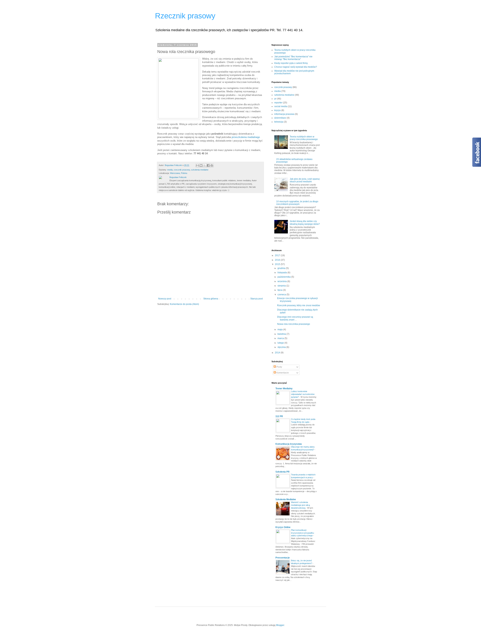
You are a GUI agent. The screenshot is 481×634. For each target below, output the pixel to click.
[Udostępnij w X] (204, 165)
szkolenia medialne (199, 170)
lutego (281, 343)
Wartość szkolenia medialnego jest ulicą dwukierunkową (300, 505)
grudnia (282, 268)
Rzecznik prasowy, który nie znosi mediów (298, 305)
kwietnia (282, 334)
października (284, 277)
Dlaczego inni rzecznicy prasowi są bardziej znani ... (295, 318)
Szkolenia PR (282, 471)
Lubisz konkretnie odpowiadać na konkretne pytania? (303, 394)
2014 (278, 352)
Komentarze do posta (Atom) (184, 304)
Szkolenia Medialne (285, 499)
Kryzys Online (282, 527)
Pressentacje (282, 557)
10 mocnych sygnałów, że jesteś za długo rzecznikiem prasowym (297, 202)
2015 (278, 264)
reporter (278, 102)
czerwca (282, 294)
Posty (279, 367)
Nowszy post (164, 298)
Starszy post (256, 298)
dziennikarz (280, 118)
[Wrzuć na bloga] (201, 165)
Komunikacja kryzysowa (288, 444)
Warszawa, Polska (178, 173)
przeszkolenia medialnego (246, 137)
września (282, 281)
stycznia (282, 347)
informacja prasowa (284, 114)
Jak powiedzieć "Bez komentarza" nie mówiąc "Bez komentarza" (293, 58)
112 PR (279, 416)
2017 (278, 255)
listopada (282, 272)
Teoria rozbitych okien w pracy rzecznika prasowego (304, 138)
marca (281, 338)
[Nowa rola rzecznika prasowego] (178, 88)
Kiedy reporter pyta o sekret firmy (291, 63)
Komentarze (282, 372)
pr (275, 98)
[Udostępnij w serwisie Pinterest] (212, 165)
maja (280, 329)
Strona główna (210, 298)
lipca (280, 290)
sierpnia (282, 285)
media (170, 170)
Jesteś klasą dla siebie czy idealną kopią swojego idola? (305, 222)
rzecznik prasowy (182, 170)
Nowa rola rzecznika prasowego (293, 324)
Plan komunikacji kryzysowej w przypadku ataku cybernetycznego (302, 533)
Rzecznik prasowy (185, 16)
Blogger (280, 625)
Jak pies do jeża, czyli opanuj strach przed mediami (305, 180)
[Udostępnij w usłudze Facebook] (208, 165)
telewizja (278, 121)
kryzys (277, 110)
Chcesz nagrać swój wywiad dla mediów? (295, 67)
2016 (278, 260)
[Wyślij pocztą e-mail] (197, 165)
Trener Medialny (284, 388)
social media (280, 106)
